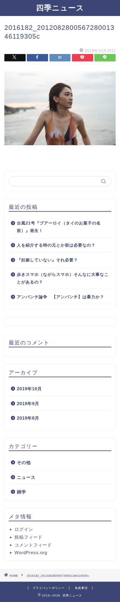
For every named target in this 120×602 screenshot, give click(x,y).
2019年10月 (29, 388)
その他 (24, 462)
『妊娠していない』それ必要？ (47, 260)
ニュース (26, 477)
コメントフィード (33, 544)
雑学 (21, 491)
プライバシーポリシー (49, 588)
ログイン (24, 529)
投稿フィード (29, 537)
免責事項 (81, 588)
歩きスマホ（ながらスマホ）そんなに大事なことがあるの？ (63, 278)
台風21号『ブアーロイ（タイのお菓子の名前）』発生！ (59, 227)
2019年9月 (28, 403)
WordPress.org (31, 552)
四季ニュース (60, 7)
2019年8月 (28, 418)
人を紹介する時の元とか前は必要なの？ (56, 245)
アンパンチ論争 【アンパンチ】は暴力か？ (60, 297)
